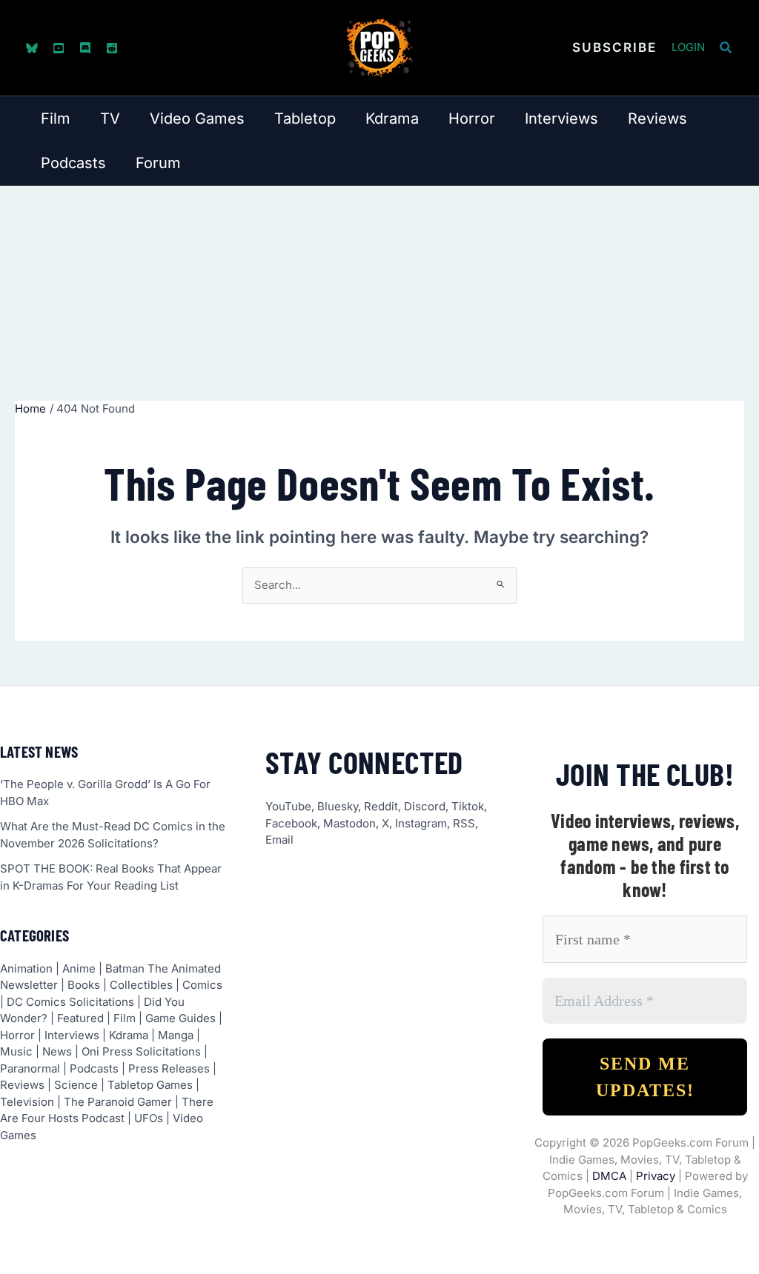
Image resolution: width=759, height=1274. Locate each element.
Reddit (381, 806)
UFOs (148, 1118)
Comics (202, 985)
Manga (175, 1035)
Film (124, 1018)
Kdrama (128, 1035)
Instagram (421, 823)
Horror (17, 1035)
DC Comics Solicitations (70, 1002)
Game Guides (180, 1018)
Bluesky (337, 806)
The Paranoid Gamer (118, 1102)
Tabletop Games (150, 1085)
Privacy (655, 1176)
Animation (26, 968)
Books (83, 985)
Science (76, 1085)
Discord (424, 806)
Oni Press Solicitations (141, 1051)
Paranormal (30, 1068)
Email (279, 840)
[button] (614, 47)
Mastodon (349, 823)
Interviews (71, 1035)
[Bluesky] (32, 48)
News (57, 1051)
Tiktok (467, 806)
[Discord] (85, 48)
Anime (79, 968)
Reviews (22, 1085)
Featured (80, 1018)
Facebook (291, 823)
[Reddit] (112, 48)
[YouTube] (58, 48)
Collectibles (141, 985)
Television (27, 1102)
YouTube (288, 806)
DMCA (609, 1176)
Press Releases (169, 1068)
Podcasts (94, 1068)
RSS (464, 823)
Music (16, 1051)
